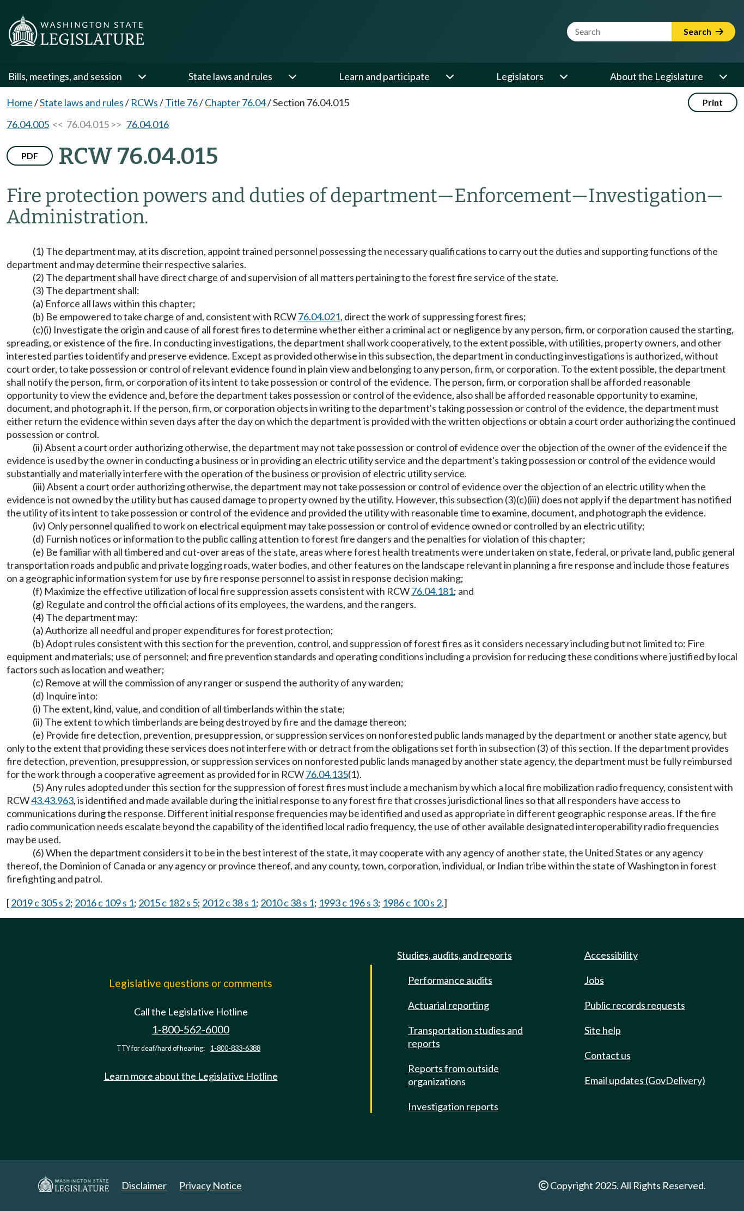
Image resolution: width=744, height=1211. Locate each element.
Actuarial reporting (448, 1005)
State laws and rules (230, 76)
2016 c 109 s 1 (104, 903)
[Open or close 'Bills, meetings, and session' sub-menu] (141, 76)
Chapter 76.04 (235, 102)
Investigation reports (453, 1106)
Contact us (607, 1055)
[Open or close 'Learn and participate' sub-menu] (449, 76)
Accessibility (611, 955)
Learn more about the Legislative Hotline (191, 1076)
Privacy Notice (210, 1185)
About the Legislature (656, 76)
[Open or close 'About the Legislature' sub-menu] (722, 76)
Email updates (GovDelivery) (644, 1080)
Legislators (520, 76)
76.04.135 (327, 774)
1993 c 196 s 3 (348, 903)
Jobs (594, 980)
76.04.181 (432, 591)
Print (713, 102)
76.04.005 (28, 124)
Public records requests (634, 1005)
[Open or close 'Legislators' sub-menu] (563, 76)
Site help (602, 1030)
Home (20, 102)
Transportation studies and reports (465, 1036)
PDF (29, 155)
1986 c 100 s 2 (412, 903)
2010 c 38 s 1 (287, 903)
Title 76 (181, 102)
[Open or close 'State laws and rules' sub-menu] (292, 76)
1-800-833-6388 (235, 1048)
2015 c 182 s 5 (168, 903)
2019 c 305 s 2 (40, 903)
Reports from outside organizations (453, 1074)
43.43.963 (52, 800)
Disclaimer (144, 1185)
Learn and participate (384, 76)
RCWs (144, 102)
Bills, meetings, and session (65, 76)
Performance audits (450, 980)
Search (698, 31)
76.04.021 (319, 316)
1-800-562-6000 (190, 1029)
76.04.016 (147, 124)
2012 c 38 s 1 (229, 903)
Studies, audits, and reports (454, 955)
